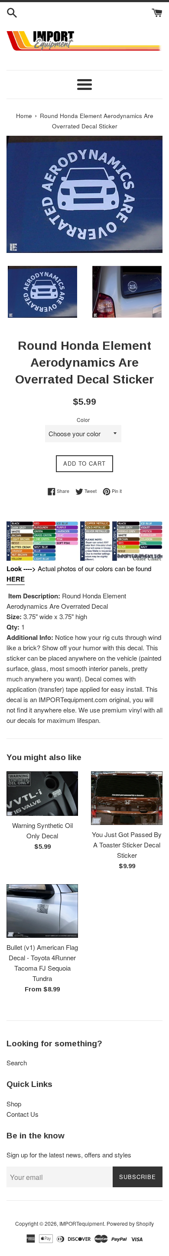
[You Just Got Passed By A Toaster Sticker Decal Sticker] (126, 798)
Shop (13, 1103)
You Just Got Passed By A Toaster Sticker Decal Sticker (127, 845)
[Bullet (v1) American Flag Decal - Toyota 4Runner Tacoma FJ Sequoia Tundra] (42, 911)
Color (83, 419)
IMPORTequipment (81, 1223)
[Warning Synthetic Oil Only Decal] (42, 793)
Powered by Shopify (130, 1223)
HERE (15, 579)
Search (16, 1062)
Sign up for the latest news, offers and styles (68, 1154)
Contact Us (22, 1114)
